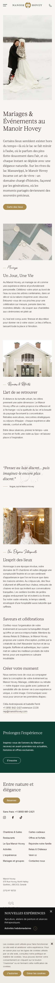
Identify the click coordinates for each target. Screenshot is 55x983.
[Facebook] (13, 818)
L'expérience (9, 855)
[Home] (27, 7)
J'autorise (12, 973)
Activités (7, 849)
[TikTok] (21, 818)
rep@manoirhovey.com (15, 711)
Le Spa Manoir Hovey (14, 843)
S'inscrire (12, 760)
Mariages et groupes (13, 861)
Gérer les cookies (36, 973)
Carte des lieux (15, 207)
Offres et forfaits (37, 838)
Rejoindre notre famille (40, 843)
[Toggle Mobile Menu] (6, 5)
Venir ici (33, 855)
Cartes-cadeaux (37, 832)
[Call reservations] (50, 6)
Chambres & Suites (12, 832)
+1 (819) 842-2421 (12, 707)
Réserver (11, 800)
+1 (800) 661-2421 (24, 811)
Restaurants (9, 838)
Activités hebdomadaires (18, 928)
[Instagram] (4, 818)
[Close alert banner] (51, 911)
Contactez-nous (37, 861)
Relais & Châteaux (38, 849)
